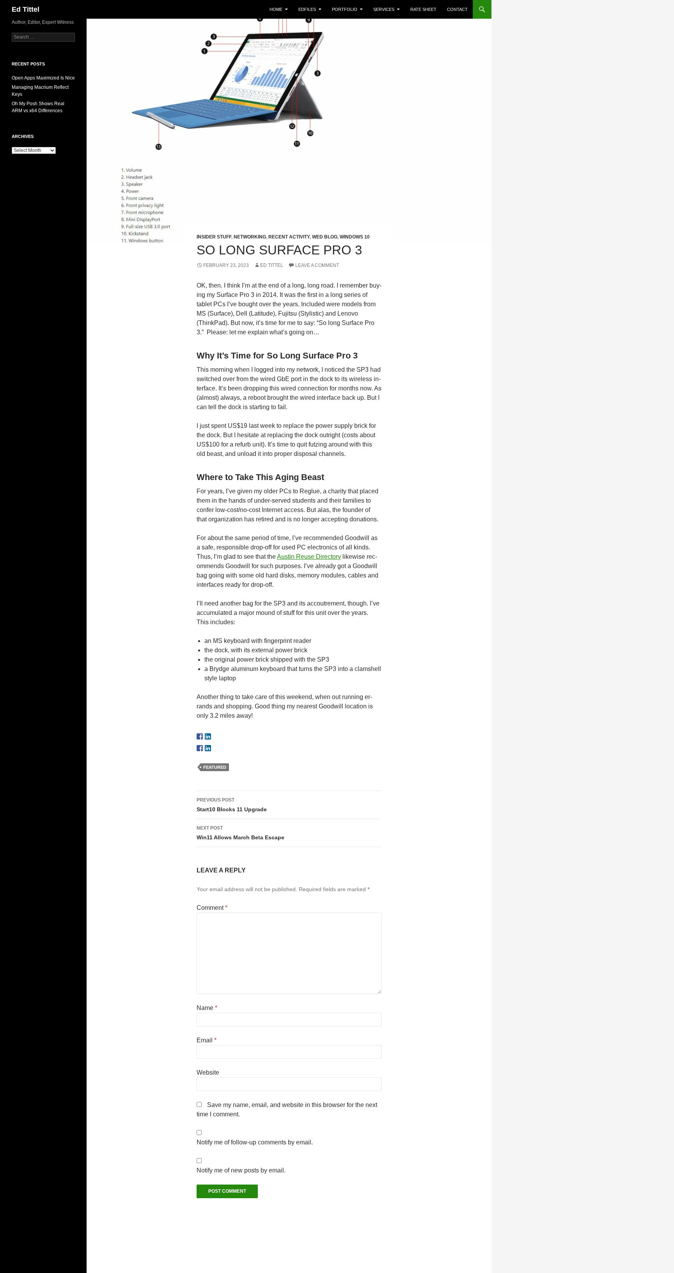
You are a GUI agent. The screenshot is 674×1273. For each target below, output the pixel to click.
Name (207, 1008)
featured (214, 767)
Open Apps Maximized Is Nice (43, 78)
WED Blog (324, 237)
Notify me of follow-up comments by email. (255, 1142)
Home (276, 9)
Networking (250, 237)
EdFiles (307, 9)
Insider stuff (214, 237)
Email (206, 1040)
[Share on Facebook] (200, 748)
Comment (212, 907)
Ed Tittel (25, 9)
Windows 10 (355, 237)
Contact (457, 9)
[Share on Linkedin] (208, 748)
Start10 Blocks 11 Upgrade (232, 804)
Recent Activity (289, 237)
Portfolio (344, 9)
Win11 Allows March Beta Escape (240, 832)
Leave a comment (317, 265)
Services (383, 9)
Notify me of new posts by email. (241, 1170)
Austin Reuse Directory (309, 556)
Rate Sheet (423, 9)
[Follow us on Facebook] (200, 736)
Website (208, 1072)
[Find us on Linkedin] (208, 736)
